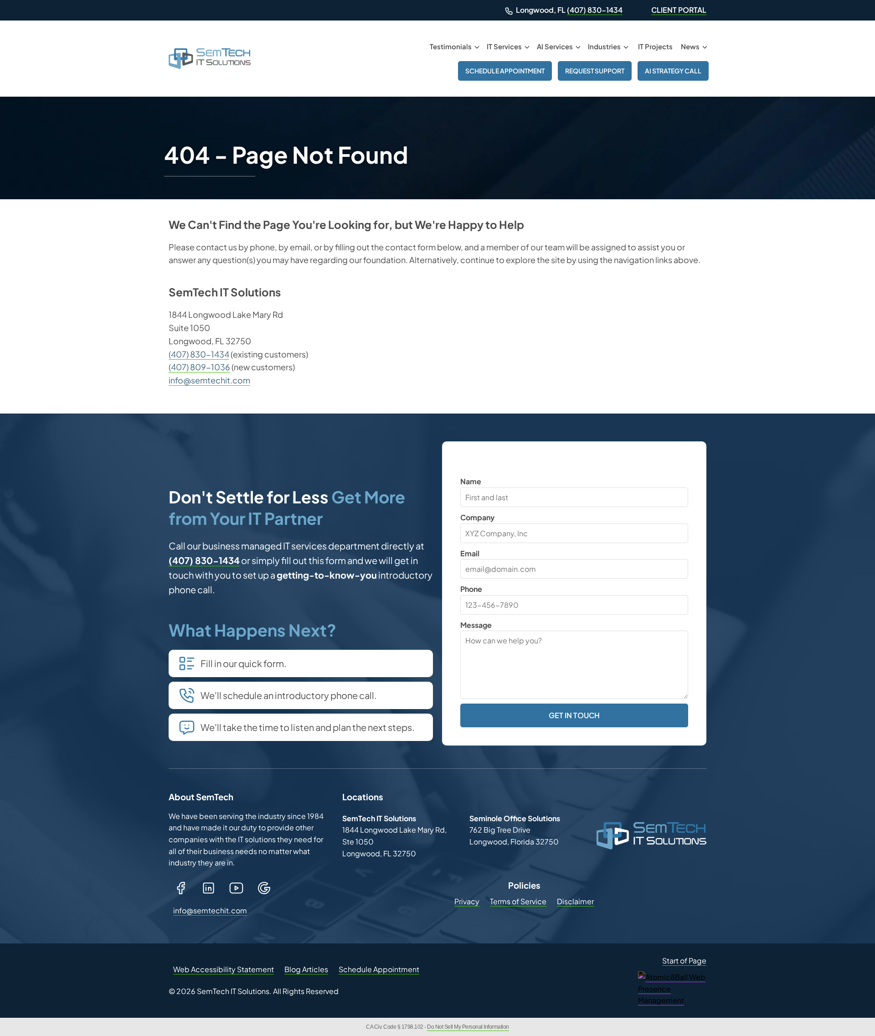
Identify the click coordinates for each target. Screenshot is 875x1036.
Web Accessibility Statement (223, 969)
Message (476, 625)
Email (469, 553)
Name (470, 481)
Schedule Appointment (505, 71)
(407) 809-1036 (199, 367)
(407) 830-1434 (595, 10)
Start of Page (684, 960)
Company (477, 517)
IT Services (504, 46)
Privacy (466, 901)
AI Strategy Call (673, 71)
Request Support (594, 71)
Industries (604, 46)
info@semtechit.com (209, 380)
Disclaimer (575, 901)
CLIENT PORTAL (678, 10)
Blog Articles (306, 969)
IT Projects (655, 46)
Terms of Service (518, 901)
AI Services (555, 46)
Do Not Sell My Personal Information (468, 1027)
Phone (471, 589)
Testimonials (451, 46)
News (690, 46)
